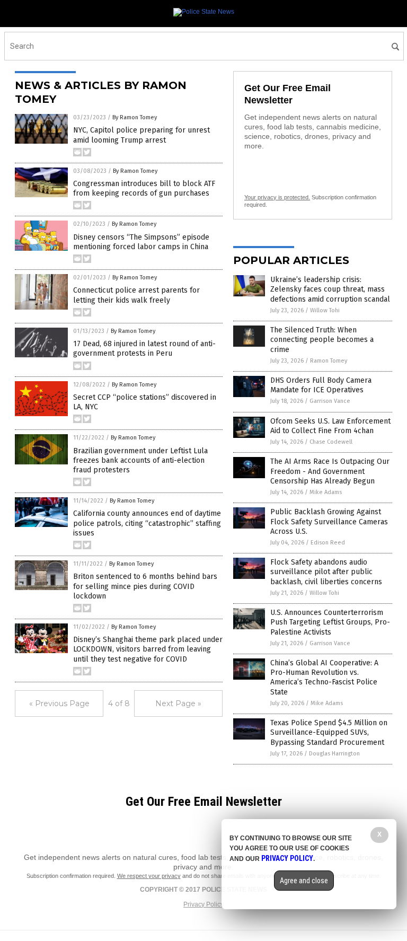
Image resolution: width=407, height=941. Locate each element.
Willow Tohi (325, 310)
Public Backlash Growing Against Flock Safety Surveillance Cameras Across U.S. (329, 521)
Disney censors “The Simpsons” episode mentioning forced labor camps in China (141, 242)
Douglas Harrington (334, 753)
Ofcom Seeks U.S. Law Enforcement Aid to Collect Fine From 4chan (330, 426)
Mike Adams (325, 492)
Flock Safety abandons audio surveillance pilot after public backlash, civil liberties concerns (326, 572)
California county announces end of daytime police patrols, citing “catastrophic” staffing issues (147, 523)
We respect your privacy (149, 876)
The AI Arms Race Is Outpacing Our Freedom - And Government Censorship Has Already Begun (330, 471)
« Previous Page (59, 703)
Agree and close (304, 880)
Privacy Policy (203, 904)
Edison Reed (328, 542)
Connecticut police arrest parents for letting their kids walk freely (136, 295)
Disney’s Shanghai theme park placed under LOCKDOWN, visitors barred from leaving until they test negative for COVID (148, 649)
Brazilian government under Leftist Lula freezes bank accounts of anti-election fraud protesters (140, 460)
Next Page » (178, 703)
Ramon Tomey (328, 360)
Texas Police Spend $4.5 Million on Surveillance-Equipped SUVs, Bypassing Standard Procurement (328, 732)
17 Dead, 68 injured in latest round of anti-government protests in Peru (144, 348)
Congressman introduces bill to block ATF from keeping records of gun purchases (144, 188)
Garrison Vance (329, 401)
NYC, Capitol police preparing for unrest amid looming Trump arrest (141, 135)
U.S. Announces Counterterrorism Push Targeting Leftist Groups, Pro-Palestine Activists (330, 622)
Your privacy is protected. (277, 197)
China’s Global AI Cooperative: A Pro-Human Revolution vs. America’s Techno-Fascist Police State (324, 677)
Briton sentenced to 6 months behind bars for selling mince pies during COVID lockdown (145, 586)
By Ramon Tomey (134, 117)
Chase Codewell (330, 441)
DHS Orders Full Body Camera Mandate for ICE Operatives (320, 385)
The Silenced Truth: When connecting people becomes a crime (322, 340)
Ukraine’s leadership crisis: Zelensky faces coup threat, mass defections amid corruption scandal (330, 289)
